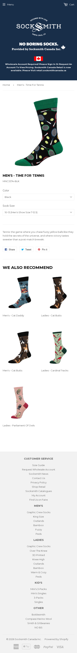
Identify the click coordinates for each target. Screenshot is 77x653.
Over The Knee (38, 550)
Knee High (38, 559)
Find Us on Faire (38, 499)
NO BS (38, 627)
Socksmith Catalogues (38, 491)
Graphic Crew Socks (38, 512)
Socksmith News (38, 473)
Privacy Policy (39, 482)
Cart (71, 4)
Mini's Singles (38, 593)
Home (6, 84)
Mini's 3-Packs (38, 589)
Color (6, 190)
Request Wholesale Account (38, 469)
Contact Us (38, 478)
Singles (38, 602)
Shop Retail (38, 486)
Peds (39, 533)
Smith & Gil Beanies (38, 623)
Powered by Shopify (56, 639)
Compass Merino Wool (38, 618)
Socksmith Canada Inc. (28, 639)
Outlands (38, 520)
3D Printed (38, 555)
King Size (38, 516)
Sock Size (9, 205)
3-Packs (38, 597)
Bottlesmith (38, 614)
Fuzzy (38, 529)
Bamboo (38, 525)
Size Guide (38, 465)
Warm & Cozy (38, 572)
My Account (38, 495)
